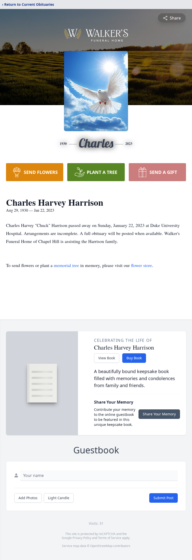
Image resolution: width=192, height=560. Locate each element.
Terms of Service (109, 538)
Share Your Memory (159, 414)
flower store (141, 265)
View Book (106, 358)
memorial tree (66, 265)
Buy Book (134, 358)
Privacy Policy (81, 538)
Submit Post (164, 497)
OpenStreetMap (101, 546)
